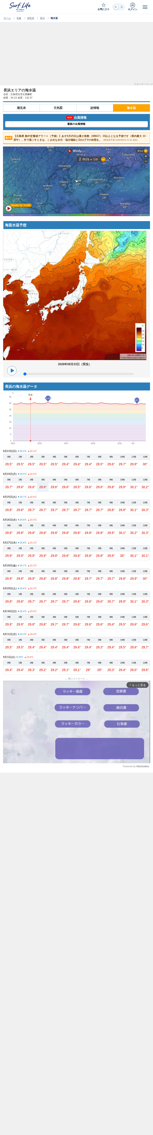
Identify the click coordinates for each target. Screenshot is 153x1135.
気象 (19, 18)
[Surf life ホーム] (20, 7)
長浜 (42, 18)
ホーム (7, 18)
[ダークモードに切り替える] (119, 7)
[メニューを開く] (145, 7)
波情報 (94, 107)
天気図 (58, 107)
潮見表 (30, 18)
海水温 (131, 107)
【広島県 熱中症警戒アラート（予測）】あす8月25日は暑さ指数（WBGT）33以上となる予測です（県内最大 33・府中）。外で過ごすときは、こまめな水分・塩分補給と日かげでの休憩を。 (77, 138)
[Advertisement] (76, 55)
